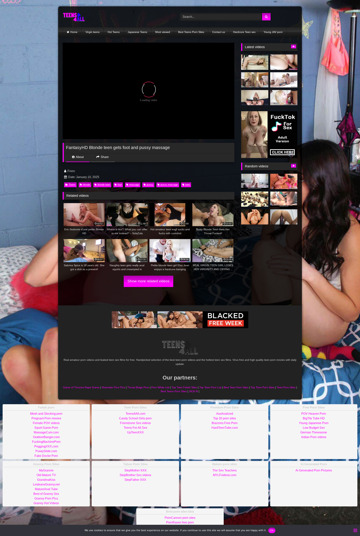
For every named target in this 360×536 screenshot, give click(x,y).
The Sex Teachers (224, 470)
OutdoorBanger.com (46, 437)
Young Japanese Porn (313, 423)
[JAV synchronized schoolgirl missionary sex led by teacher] (254, 199)
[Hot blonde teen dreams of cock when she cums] (254, 62)
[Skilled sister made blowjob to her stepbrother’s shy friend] (254, 217)
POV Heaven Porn (313, 413)
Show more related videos (149, 281)
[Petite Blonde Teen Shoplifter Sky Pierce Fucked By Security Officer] (283, 199)
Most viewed (162, 32)
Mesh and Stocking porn (46, 413)
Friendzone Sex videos (135, 423)
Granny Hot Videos (46, 503)
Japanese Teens (137, 32)
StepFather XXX (135, 479)
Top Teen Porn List (210, 387)
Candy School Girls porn (135, 418)
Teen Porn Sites (286, 387)
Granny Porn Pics (46, 498)
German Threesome (313, 432)
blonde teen (104, 184)
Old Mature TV (46, 475)
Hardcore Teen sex (244, 32)
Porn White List (160, 387)
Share (104, 157)
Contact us (218, 32)
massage (134, 184)
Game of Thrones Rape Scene (81, 387)
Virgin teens (93, 32)
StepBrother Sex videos (135, 475)
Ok (272, 530)
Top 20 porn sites (224, 418)
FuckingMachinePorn (46, 441)
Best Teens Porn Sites (191, 32)
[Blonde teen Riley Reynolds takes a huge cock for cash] (283, 62)
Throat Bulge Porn (138, 387)
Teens (72, 184)
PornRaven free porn (180, 522)
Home (73, 32)
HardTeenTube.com (225, 427)
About (79, 157)
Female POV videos (46, 423)
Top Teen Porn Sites (262, 387)
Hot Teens (114, 32)
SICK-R (193, 391)
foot (120, 184)
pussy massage (169, 184)
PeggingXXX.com (46, 446)
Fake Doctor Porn (46, 455)
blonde (86, 184)
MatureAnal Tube (46, 489)
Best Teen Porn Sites (236, 387)
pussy (150, 184)
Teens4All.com (135, 413)
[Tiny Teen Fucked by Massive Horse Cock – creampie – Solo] (283, 217)
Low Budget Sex (314, 427)
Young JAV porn (273, 32)
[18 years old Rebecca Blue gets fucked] (283, 181)
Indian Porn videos (313, 437)
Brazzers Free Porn (225, 423)
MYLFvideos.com (224, 475)
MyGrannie (46, 470)
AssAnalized (224, 413)
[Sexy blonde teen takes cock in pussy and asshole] (283, 80)
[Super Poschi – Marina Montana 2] (254, 97)
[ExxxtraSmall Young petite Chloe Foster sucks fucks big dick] (283, 97)
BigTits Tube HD (314, 418)
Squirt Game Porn (46, 427)
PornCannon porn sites (180, 517)
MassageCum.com (46, 432)
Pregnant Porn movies (46, 418)
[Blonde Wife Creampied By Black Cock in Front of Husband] (254, 80)
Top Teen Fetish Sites (184, 387)
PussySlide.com (46, 451)
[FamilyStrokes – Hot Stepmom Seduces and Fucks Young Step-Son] (254, 181)
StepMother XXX (135, 470)
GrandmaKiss (46, 479)
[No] (355, 530)
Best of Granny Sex (46, 493)
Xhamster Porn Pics (113, 387)
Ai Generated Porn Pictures (314, 470)
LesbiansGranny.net (46, 484)
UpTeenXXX (135, 432)
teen (187, 184)
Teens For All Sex (135, 427)
